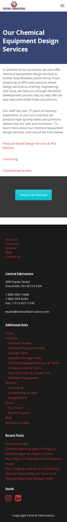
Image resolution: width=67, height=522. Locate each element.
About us (11, 239)
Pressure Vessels (19, 343)
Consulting (10, 159)
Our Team (15, 408)
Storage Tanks (18, 353)
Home (9, 333)
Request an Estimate (33, 195)
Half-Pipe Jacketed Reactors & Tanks (33, 363)
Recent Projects (18, 413)
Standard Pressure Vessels (26, 348)
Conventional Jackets (17, 170)
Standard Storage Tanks (25, 358)
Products (11, 244)
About (9, 403)
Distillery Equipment (22, 378)
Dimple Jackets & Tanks (24, 368)
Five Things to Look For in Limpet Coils (32, 469)
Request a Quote (17, 423)
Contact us (12, 256)
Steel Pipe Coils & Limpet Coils (29, 373)
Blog (8, 252)
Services (11, 248)
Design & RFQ (17, 398)
